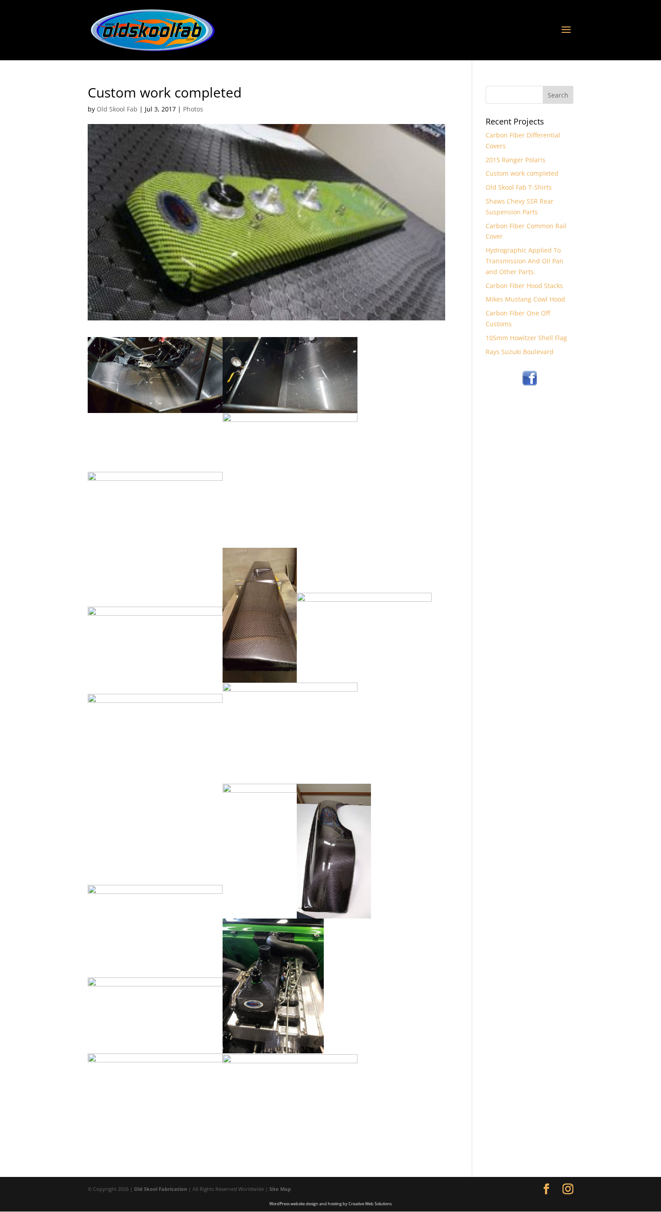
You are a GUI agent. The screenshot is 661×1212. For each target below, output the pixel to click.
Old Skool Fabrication (160, 1188)
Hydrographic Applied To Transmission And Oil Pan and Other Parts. (524, 261)
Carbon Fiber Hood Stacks (524, 285)
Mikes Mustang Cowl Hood (525, 299)
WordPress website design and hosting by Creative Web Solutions (330, 1204)
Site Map (280, 1188)
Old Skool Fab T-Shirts (519, 187)
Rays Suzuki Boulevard (520, 351)
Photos (193, 109)
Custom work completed (522, 173)
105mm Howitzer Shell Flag (526, 337)
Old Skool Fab (117, 109)
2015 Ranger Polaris (515, 159)
